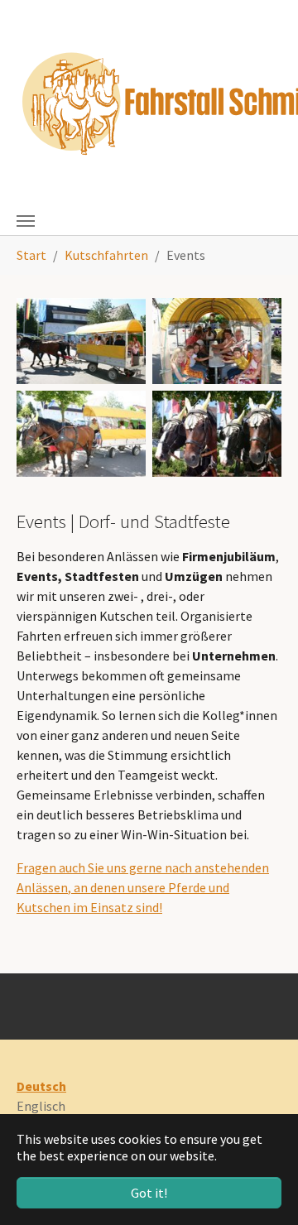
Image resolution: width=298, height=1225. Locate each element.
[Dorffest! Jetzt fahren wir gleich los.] (81, 341)
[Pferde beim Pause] (216, 434)
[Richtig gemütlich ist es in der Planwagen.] (81, 434)
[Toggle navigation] (26, 221)
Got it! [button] (149, 1192)
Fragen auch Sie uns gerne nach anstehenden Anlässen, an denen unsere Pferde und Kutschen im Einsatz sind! (143, 887)
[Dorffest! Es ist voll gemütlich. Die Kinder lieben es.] (216, 341)
